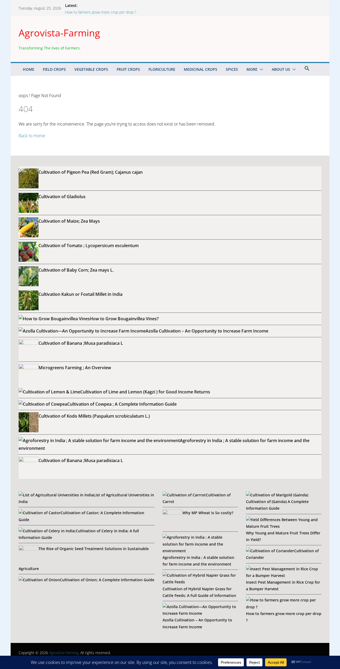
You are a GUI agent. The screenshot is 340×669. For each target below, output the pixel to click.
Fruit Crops (128, 69)
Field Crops (54, 69)
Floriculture (161, 69)
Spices (232, 69)
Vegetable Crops (91, 69)
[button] (260, 69)
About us (281, 69)
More (251, 69)
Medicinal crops (200, 69)
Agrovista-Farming (59, 32)
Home (28, 69)
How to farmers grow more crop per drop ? (100, 12)
